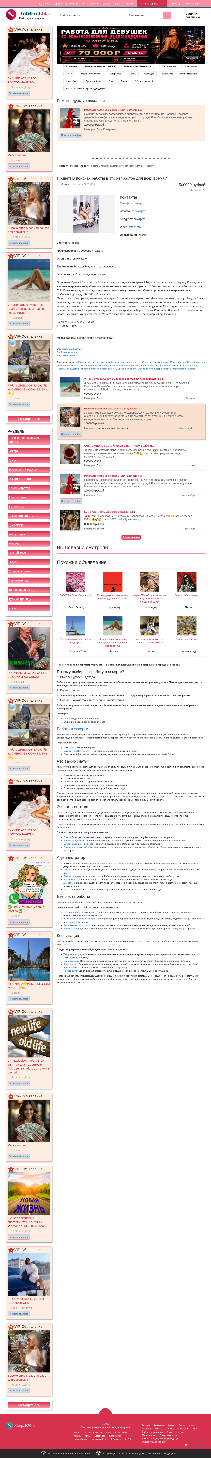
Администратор (19, 488)
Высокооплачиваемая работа (24, 439)
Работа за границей (144, 81)
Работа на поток (188, 365)
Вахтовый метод (142, 362)
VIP (84, 3)
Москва (74, 165)
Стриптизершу (71, 961)
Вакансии (43, 3)
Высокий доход (161, 362)
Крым (87, 1436)
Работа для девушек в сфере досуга (83, 876)
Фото (195, 1428)
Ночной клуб (17, 552)
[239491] (131, 44)
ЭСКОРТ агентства (167, 66)
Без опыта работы (21, 515)
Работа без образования (80, 365)
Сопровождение (20, 571)
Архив (171, 1428)
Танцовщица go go (21, 589)
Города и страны (187, 1425)
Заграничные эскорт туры (77, 925)
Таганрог (191, 398)
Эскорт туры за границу (154, 1442)
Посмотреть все (29, 419)
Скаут (12, 562)
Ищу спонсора (178, 362)
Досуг (107, 3)
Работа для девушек (74, 840)
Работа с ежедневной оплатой (73, 368)
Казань (132, 74)
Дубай (124, 81)
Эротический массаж (23, 469)
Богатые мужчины (100, 362)
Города (58, 3)
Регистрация (191, 3)
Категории (72, 3)
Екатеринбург (115, 74)
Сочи (110, 81)
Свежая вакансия (127, 368)
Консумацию (70, 964)
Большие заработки (121, 362)
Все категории (136, 15)
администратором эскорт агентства (113, 863)
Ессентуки (190, 528)
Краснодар (149, 74)
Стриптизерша (19, 580)
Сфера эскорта (162, 368)
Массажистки (148, 1435)
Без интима (16, 506)
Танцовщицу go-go (73, 954)
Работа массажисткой (90, 74)
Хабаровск (115, 1439)
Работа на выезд (169, 365)
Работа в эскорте (72, 729)
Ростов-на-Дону (93, 81)
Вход (174, 3)
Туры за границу (20, 599)
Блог (117, 3)
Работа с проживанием (103, 368)
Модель (14, 543)
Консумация (17, 534)
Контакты (159, 1428)
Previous (53, 128)
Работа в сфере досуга (76, 928)
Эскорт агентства (20, 478)
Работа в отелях (131, 365)
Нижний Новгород (188, 74)
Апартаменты (18, 497)
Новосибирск (72, 81)
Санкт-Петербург (93, 1432)
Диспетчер (16, 525)
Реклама (129, 3)
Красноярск (167, 74)
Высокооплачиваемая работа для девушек (86, 89)
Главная (63, 165)
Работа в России (150, 365)
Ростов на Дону (187, 428)
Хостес (13, 608)
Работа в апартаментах (108, 365)
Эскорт (95, 3)
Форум (171, 1425)
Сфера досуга (190, 66)
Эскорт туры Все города (76, 751)
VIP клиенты (82, 362)
